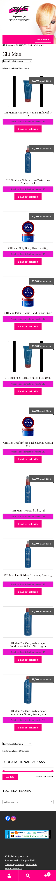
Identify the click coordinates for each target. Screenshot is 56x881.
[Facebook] (7, 818)
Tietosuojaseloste (14, 864)
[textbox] (28, 802)
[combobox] (28, 802)
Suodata (10, 776)
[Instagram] (13, 818)
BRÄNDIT (21, 45)
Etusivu (10, 45)
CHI (30, 45)
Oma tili (9, 875)
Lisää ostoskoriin (28, 128)
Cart (43, 873)
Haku (28, 875)
